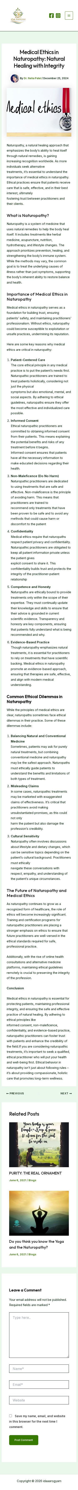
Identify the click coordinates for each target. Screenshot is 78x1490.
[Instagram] (58, 15)
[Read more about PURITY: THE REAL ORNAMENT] (39, 1145)
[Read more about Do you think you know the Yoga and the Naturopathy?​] (39, 1213)
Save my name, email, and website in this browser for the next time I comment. (37, 1421)
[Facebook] (51, 15)
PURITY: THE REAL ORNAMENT (35, 1173)
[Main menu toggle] (69, 15)
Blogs (32, 1180)
